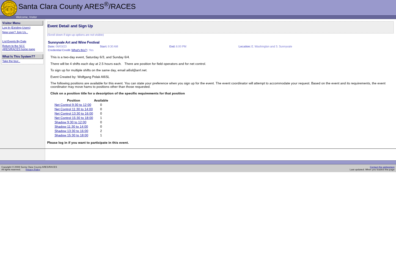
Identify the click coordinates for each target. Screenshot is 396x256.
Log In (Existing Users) (16, 27)
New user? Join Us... (15, 32)
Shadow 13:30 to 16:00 (71, 131)
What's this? (79, 50)
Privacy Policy (33, 169)
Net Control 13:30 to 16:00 (74, 113)
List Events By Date (14, 41)
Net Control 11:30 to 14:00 (74, 109)
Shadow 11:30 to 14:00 (71, 126)
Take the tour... (11, 61)
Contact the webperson (382, 167)
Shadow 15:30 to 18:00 (71, 135)
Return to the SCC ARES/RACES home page (18, 47)
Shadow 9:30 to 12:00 (70, 122)
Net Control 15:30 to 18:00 (74, 118)
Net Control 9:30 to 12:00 (73, 105)
